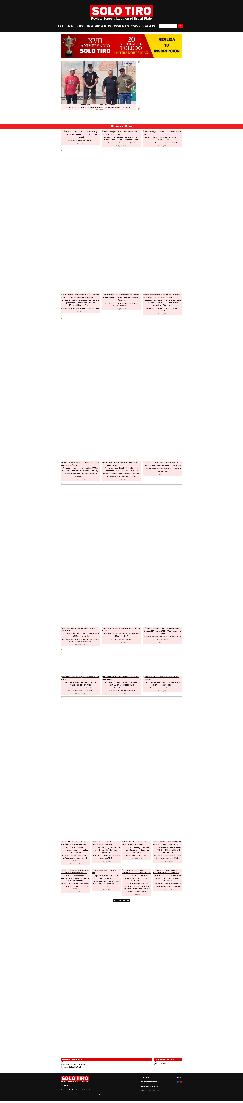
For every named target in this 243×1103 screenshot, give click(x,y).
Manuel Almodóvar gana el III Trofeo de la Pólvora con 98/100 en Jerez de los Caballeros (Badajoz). (163, 302)
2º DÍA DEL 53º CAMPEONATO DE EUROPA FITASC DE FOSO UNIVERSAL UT (137, 878)
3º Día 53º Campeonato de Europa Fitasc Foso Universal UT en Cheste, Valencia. (75, 878)
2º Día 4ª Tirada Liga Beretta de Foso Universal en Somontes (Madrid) (106, 850)
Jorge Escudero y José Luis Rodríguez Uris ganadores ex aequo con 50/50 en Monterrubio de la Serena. (80, 302)
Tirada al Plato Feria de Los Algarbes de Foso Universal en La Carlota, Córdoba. (75, 850)
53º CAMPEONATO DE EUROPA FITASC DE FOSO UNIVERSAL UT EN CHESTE (168, 850)
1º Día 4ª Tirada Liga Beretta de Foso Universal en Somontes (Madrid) (136, 850)
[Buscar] (180, 26)
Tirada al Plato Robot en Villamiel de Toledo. (163, 465)
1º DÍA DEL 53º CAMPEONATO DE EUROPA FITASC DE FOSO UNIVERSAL (168, 878)
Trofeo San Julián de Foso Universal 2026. (98, 105)
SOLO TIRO (65, 1085)
